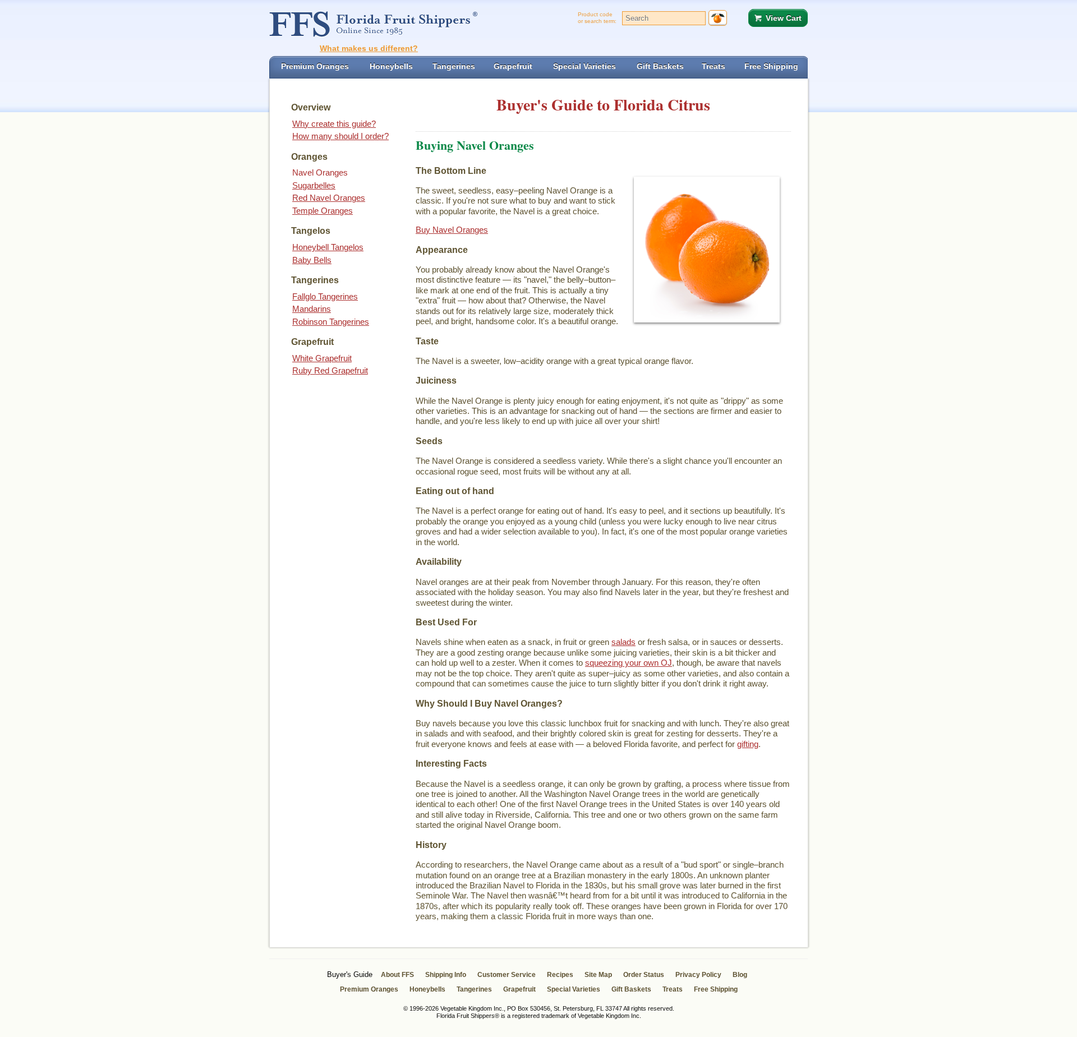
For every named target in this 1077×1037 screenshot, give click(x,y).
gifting (747, 744)
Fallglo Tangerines (325, 296)
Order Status (643, 975)
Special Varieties (573, 989)
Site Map (598, 975)
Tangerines (474, 989)
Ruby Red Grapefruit (330, 370)
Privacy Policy (698, 975)
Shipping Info (445, 975)
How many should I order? (340, 136)
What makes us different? (369, 48)
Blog (740, 975)
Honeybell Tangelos (327, 247)
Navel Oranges (320, 172)
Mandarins (311, 309)
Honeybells (427, 989)
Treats (672, 989)
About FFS (397, 975)
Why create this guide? (334, 123)
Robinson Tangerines (330, 321)
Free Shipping (716, 989)
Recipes (560, 975)
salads (623, 642)
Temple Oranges (322, 210)
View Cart (784, 17)
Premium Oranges (369, 989)
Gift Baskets (631, 989)
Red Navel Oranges (328, 197)
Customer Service (506, 975)
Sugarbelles (313, 185)
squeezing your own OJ (628, 662)
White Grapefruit (322, 358)
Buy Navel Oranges (452, 229)
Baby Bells (312, 260)
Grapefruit (519, 989)
